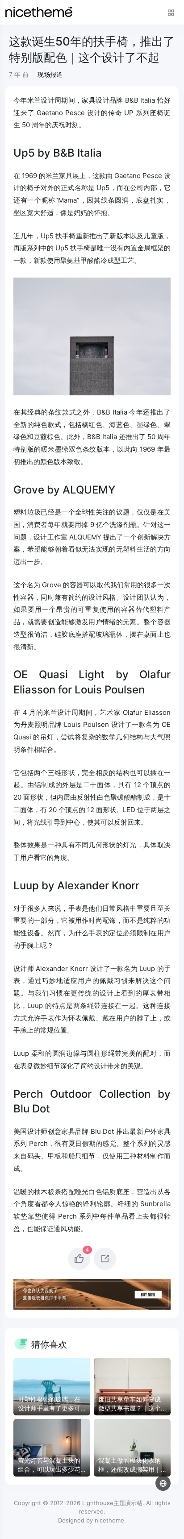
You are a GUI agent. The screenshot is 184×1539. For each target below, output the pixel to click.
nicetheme (109, 1520)
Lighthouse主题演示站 (112, 1502)
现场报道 (50, 74)
